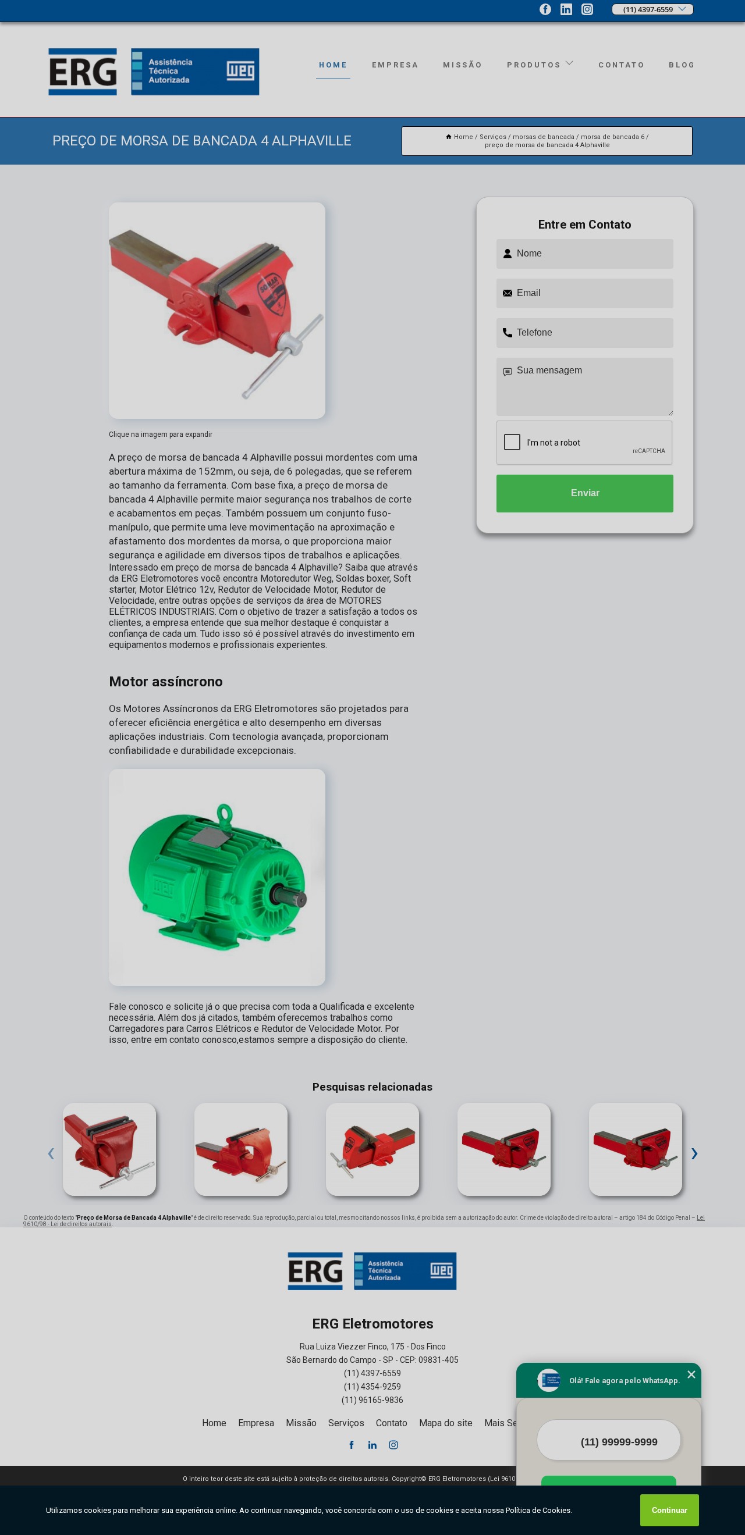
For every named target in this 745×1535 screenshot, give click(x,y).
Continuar (669, 1510)
